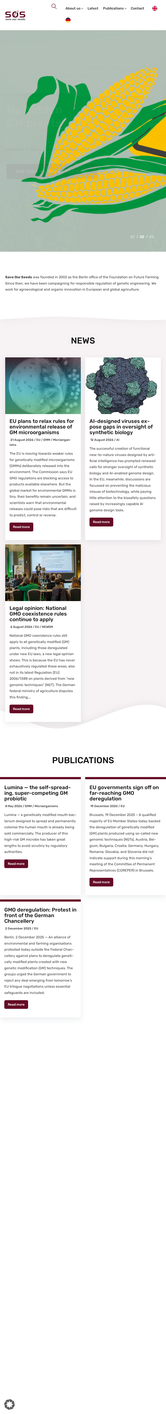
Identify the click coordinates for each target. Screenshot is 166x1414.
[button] (9, 1404)
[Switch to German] (68, 21)
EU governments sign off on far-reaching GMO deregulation (124, 793)
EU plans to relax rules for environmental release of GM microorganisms (42, 426)
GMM (46, 440)
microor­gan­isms (46, 806)
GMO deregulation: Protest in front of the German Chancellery (40, 915)
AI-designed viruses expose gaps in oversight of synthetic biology (121, 426)
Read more (21, 527)
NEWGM (47, 627)
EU (38, 440)
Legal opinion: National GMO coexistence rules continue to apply (38, 613)
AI (117, 440)
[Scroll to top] (157, 1409)
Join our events (36, 171)
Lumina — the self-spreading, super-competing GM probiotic (37, 793)
